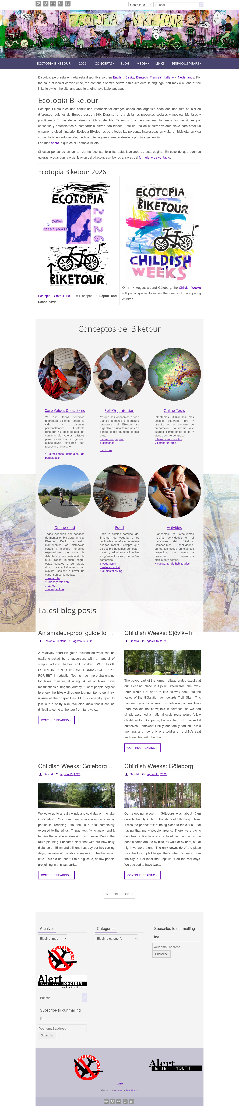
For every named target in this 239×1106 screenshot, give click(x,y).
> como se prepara (112, 439)
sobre (55, 142)
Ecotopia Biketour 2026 (55, 295)
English (118, 77)
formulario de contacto (154, 157)
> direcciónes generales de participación (64, 455)
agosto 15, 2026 (157, 641)
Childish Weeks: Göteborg (158, 765)
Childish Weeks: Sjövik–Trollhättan (170, 632)
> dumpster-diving (111, 571)
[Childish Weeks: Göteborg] (162, 795)
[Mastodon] (38, 3)
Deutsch (142, 77)
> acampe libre (54, 589)
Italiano (169, 77)
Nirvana (119, 1090)
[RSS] (68, 3)
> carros (50, 585)
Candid (134, 641)
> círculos (106, 450)
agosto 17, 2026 (83, 641)
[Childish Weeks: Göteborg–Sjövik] (76, 795)
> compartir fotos (165, 443)
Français (156, 77)
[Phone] (60, 3)
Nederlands (186, 77)
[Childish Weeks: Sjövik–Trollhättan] (162, 662)
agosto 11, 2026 (157, 774)
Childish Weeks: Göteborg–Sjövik (82, 765)
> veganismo (108, 563)
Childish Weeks (190, 287)
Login (120, 1083)
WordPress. (132, 1090)
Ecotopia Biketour (55, 641)
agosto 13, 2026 (70, 774)
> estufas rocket (110, 567)
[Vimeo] (45, 3)
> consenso (107, 443)
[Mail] (53, 3)
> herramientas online (168, 439)
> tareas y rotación (57, 582)
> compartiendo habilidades (172, 563)
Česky (129, 77)
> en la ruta (52, 578)
